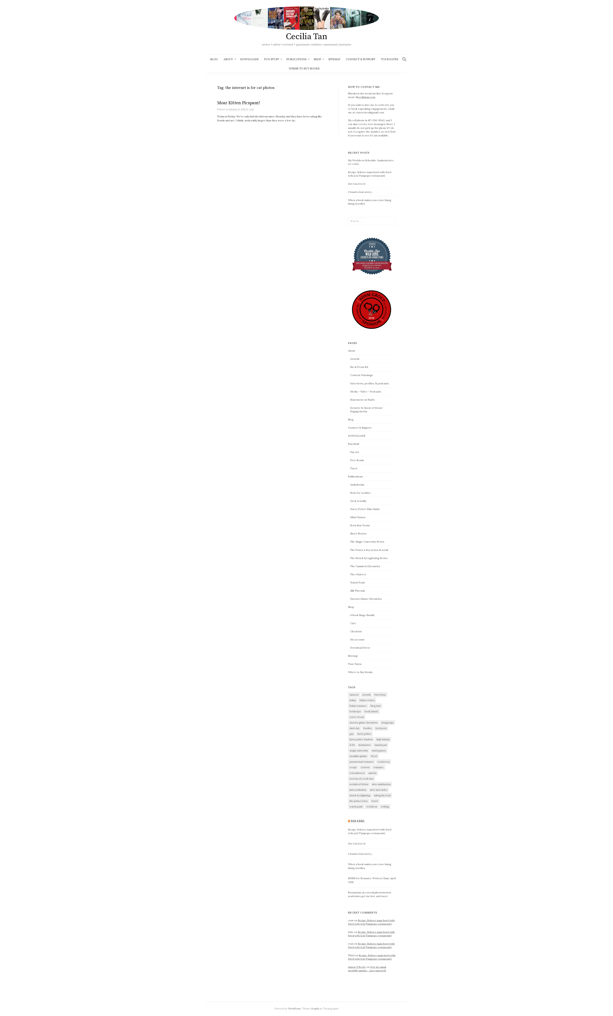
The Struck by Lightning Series (368, 558)
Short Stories (358, 533)
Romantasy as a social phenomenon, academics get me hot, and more (369, 894)
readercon (384, 761)
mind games (379, 750)
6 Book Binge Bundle (362, 615)
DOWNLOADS (249, 59)
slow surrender (378, 789)
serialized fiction (359, 784)
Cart (353, 623)
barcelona (380, 694)
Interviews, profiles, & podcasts (369, 383)
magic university (359, 750)
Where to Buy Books (304, 68)
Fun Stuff (271, 59)
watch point (356, 806)
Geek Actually (358, 500)
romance (378, 767)
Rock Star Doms (360, 525)
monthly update (358, 756)
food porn (381, 728)
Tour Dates (389, 59)
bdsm (353, 700)
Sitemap (334, 59)
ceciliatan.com (366, 97)
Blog (214, 59)
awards (366, 694)
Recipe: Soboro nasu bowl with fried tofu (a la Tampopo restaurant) (369, 831)
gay (352, 733)
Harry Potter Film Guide (365, 509)
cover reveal (357, 717)
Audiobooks (357, 484)
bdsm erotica (367, 700)
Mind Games (357, 517)
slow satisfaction (381, 784)
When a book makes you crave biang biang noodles (369, 866)
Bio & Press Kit (359, 367)
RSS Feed (357, 821)
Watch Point (357, 582)
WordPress (294, 1008)
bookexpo (355, 711)
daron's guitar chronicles (364, 722)
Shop (317, 59)
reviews (365, 767)
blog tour (376, 705)
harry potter (364, 733)
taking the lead (382, 795)
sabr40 (372, 773)
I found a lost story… (360, 192)
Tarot (353, 468)
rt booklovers (357, 773)
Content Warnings (361, 375)
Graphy (315, 1008)
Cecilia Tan (306, 36)
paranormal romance (362, 761)
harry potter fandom (361, 739)
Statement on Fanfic (362, 399)
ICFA (352, 744)
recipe (353, 767)
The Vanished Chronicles (365, 566)
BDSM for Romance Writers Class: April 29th (372, 880)
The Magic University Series (367, 541)
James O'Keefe (357, 967)
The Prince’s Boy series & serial (369, 550)
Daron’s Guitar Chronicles (366, 598)
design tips (387, 722)
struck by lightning (360, 795)
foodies (367, 728)
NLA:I (374, 756)
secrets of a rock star (361, 778)
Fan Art (354, 452)
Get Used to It (357, 183)
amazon (354, 694)
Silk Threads (357, 590)
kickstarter (365, 744)
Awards (354, 358)
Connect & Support (360, 59)
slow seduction (358, 789)
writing (385, 806)
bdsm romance (358, 705)
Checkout (356, 631)
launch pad (381, 744)
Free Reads (357, 460)
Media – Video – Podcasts (365, 391)
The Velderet (358, 574)
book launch (371, 711)
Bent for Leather (360, 492)
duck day (354, 728)
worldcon (371, 806)
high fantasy (383, 739)
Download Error (360, 647)
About (228, 59)
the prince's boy (359, 801)
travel (374, 801)
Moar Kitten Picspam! (238, 103)
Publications (296, 59)
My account (357, 639)
